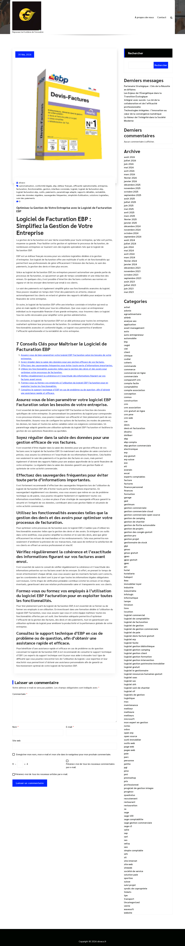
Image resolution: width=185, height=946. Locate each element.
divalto (128, 431)
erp (125, 452)
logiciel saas (130, 677)
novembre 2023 (132, 271)
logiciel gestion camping (137, 649)
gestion (46, 189)
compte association (134, 390)
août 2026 (129, 156)
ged (126, 500)
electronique (131, 448)
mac (126, 701)
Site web (16, 740)
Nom (15, 726)
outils (42, 192)
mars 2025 (129, 215)
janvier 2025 (130, 222)
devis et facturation (134, 428)
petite (127, 763)
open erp (128, 732)
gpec (126, 563)
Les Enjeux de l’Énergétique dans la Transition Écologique (143, 94)
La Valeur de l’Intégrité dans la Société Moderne (144, 119)
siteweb (128, 867)
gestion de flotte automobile (139, 525)
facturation (21, 189)
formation (129, 493)
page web (129, 746)
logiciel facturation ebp (27, 192)
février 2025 (130, 219)
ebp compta (130, 442)
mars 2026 (129, 174)
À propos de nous (144, 17)
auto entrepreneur (134, 334)
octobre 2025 (131, 191)
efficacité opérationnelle (85, 185)
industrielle (130, 590)
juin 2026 (129, 163)
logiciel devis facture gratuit (139, 635)
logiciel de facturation (136, 621)
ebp (55, 185)
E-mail (70, 726)
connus (128, 397)
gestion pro (130, 535)
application (130, 324)
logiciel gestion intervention (139, 660)
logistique (129, 698)
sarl (126, 836)
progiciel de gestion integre (138, 788)
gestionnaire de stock (135, 542)
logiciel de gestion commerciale (141, 628)
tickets (127, 891)
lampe (127, 601)
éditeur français (65, 185)
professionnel (131, 784)
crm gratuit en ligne (134, 410)
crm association (132, 407)
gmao (127, 549)
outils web (129, 743)
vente (127, 905)
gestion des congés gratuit (138, 531)
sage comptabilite (133, 819)
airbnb (127, 317)
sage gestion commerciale (138, 822)
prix (126, 781)
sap (126, 833)
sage (126, 812)
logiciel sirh (130, 684)
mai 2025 (129, 208)
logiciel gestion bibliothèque (139, 646)
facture (128, 480)
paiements (51, 192)
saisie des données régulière (29, 195)
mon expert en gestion (136, 722)
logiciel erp (130, 639)
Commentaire (19, 694)
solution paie (131, 874)
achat (127, 307)
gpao (126, 556)
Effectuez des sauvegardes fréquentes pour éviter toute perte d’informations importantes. (67, 365)
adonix (127, 310)
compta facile (131, 383)
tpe (126, 895)
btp (126, 341)
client (127, 352)
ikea (126, 580)
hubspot (128, 576)
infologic (128, 594)
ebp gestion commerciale (137, 445)
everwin (128, 469)
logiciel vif (129, 691)
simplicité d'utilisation (78, 195)
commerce (129, 369)
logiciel (74, 189)
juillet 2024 (130, 243)
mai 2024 (129, 250)
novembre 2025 (132, 188)
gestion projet (131, 538)
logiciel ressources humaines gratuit (143, 673)
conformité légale (43, 185)
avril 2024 (129, 253)
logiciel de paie (132, 632)
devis (127, 424)
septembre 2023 (132, 278)
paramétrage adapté (66, 192)
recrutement (130, 798)
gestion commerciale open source (142, 514)
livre (126, 608)
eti (125, 466)
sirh (126, 853)
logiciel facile (131, 642)
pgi (125, 767)
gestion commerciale (135, 507)
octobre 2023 (131, 274)
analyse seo (130, 320)
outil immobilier (132, 739)
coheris (128, 362)
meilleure (129, 711)
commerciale (131, 376)
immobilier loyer (132, 583)
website (128, 912)
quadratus (129, 794)
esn (126, 462)
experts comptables (134, 476)
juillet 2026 (130, 160)
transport (129, 898)
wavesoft (129, 909)
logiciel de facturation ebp (90, 189)
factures (128, 483)
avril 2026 (129, 170)
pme (126, 770)
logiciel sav (130, 680)
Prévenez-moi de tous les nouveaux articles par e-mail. (41, 774)
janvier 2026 (130, 181)
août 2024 (129, 240)
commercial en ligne (135, 372)
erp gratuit (129, 455)
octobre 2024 (131, 233)
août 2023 (129, 281)
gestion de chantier (134, 521)
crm (126, 403)
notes (127, 725)
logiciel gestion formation (138, 656)
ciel (126, 348)
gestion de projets (133, 528)
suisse (127, 881)
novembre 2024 (132, 229)
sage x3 (128, 826)
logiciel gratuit (132, 666)
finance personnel (133, 486)
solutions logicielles (99, 195)
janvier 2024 (130, 264)
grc (125, 566)
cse (125, 421)
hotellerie (129, 573)
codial (127, 358)
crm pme (128, 414)
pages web (129, 749)
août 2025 (129, 198)
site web (128, 864)
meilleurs (129, 715)
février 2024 (130, 260)
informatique (131, 597)
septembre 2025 (132, 195)
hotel (127, 570)
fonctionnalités (35, 189)
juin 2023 (129, 288)
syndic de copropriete (135, 888)
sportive (128, 878)
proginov (128, 791)
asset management (134, 327)
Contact (161, 17)
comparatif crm (132, 379)
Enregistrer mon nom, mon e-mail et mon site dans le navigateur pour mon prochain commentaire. (63, 754)
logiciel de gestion (134, 625)
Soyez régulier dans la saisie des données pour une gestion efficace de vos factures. (62, 361)
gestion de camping (134, 518)
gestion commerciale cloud (138, 511)
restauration (130, 805)
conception (130, 393)
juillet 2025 (130, 201)
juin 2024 (129, 246)
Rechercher (135, 53)
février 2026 (130, 177)
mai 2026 (129, 167)
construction (131, 400)
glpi (126, 545)
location (128, 611)
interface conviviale (60, 189)
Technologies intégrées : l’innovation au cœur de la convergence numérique (145, 112)
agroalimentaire (132, 313)
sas (125, 839)
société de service (133, 871)
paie (126, 753)
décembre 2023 (132, 267)
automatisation (26, 185)
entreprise (102, 185)
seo (126, 846)
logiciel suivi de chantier (137, 687)
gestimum (129, 504)
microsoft (129, 718)
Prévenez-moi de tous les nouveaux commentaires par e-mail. (90, 765)
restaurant (129, 801)
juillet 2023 (130, 284)
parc (126, 756)
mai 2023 (129, 291)
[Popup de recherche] (171, 17)
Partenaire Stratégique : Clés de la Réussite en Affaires (147, 87)
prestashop (130, 777)
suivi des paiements (25, 198)
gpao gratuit (130, 559)
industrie (128, 587)
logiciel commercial (134, 615)
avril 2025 (129, 212)
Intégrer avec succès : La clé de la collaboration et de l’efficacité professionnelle (142, 103)
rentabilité (100, 192)
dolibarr (128, 435)
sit (125, 857)
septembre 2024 (132, 236)
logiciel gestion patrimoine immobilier (144, 663)
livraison (128, 604)
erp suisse (129, 459)
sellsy (127, 843)
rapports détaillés (85, 192)
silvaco (22, 182)
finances (128, 490)
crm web (128, 417)
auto (126, 331)
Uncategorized (132, 902)
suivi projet (130, 884)
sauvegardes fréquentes (55, 195)
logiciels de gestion (134, 694)
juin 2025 (129, 205)
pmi (126, 774)
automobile (130, 338)
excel (127, 473)
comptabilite (131, 386)
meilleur (128, 708)
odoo (127, 729)
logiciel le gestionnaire (136, 670)
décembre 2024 (132, 226)
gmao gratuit (131, 552)
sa (125, 808)
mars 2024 (129, 257)
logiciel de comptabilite (136, 618)
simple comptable (133, 850)
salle (126, 829)
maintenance (131, 705)
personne (129, 760)
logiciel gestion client (135, 653)
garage (127, 497)
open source (130, 736)
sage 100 (128, 815)
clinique (128, 355)
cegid (127, 345)
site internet (130, 860)
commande (130, 365)
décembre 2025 (132, 184)
